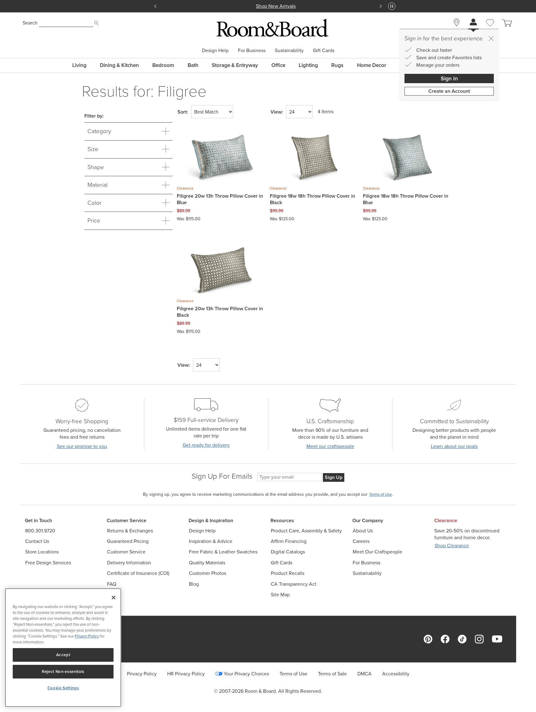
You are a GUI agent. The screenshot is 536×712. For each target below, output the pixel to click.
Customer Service (126, 552)
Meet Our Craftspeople (377, 552)
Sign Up (333, 477)
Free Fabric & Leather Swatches (223, 552)
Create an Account (449, 91)
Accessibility (395, 673)
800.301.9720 (40, 530)
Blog (194, 584)
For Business (252, 50)
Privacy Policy (142, 673)
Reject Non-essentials (63, 671)
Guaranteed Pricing (128, 541)
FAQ (111, 584)
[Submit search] (96, 23)
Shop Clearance (452, 545)
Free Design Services (48, 562)
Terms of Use (293, 673)
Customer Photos (207, 573)
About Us (363, 530)
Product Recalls (287, 573)
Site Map (280, 594)
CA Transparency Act (293, 584)
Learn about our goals (454, 446)
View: (276, 112)
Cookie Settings (63, 688)
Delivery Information (129, 562)
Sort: (182, 112)
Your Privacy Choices (246, 673)
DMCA (364, 673)
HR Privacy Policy (186, 673)
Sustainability (289, 50)
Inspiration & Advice (210, 541)
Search (30, 22)
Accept (63, 655)
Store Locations (42, 552)
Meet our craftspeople (330, 446)
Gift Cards (323, 50)
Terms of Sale (332, 673)
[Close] (491, 38)
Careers (361, 541)
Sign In (449, 78)
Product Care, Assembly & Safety (306, 530)
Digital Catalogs (288, 552)
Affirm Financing (288, 541)
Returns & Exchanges (130, 530)
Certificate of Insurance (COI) (138, 573)
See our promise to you (82, 446)
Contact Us (37, 541)
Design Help (215, 50)
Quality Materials (207, 562)
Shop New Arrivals (268, 6)
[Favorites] (490, 30)
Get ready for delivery (206, 445)
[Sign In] (473, 23)
